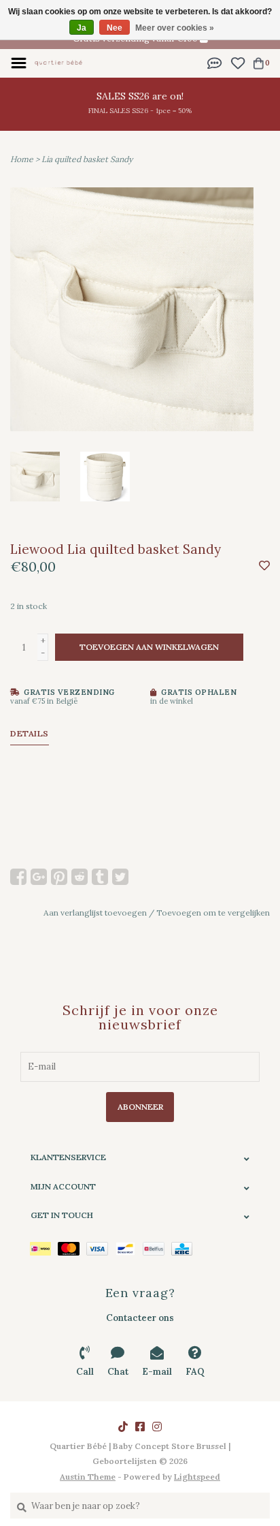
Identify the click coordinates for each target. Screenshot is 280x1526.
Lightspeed (197, 1477)
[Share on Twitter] (120, 877)
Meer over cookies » (174, 28)
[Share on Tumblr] (100, 877)
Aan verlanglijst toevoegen (95, 912)
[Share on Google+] (39, 877)
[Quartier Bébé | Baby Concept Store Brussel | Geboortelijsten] (58, 62)
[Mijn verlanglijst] (237, 62)
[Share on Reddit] (79, 877)
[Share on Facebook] (18, 877)
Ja (81, 28)
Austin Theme (88, 1477)
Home (21, 159)
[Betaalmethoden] (44, 1248)
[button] (214, 62)
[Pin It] (59, 877)
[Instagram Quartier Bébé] (157, 1426)
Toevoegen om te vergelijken (213, 912)
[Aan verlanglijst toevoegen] (264, 566)
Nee (114, 28)
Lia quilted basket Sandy (87, 159)
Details (29, 733)
